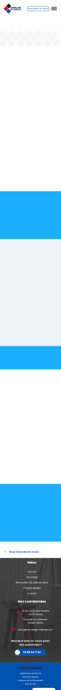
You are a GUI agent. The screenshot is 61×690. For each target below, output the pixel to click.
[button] (30, 552)
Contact (32, 593)
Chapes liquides (32, 588)
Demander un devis (38, 8)
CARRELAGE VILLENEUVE (30, 673)
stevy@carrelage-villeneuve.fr (35, 629)
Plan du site (30, 683)
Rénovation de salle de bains (32, 582)
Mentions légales (30, 676)
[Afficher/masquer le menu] (55, 8)
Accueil (32, 571)
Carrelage (32, 577)
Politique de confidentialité (30, 680)
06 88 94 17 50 (32, 652)
